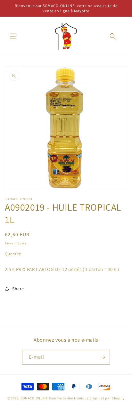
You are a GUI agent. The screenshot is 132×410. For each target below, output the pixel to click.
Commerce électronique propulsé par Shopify (87, 398)
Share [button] (18, 289)
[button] (13, 36)
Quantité (13, 254)
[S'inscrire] (102, 357)
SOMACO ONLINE (34, 398)
